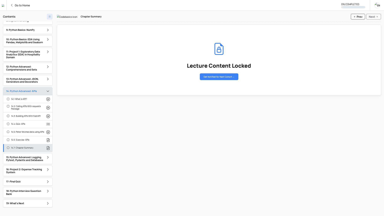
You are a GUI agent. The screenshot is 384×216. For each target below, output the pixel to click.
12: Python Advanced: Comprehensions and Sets (21, 68)
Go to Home (22, 5)
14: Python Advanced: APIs (21, 91)
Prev (359, 16)
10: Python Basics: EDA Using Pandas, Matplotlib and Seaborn (24, 41)
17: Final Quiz (13, 181)
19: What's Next (15, 203)
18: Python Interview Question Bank (23, 192)
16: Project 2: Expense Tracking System (24, 171)
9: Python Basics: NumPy (20, 30)
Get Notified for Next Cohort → (219, 76)
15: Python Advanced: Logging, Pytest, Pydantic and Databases (24, 159)
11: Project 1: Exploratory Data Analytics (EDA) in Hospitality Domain (23, 54)
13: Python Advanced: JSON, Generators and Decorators (22, 80)
